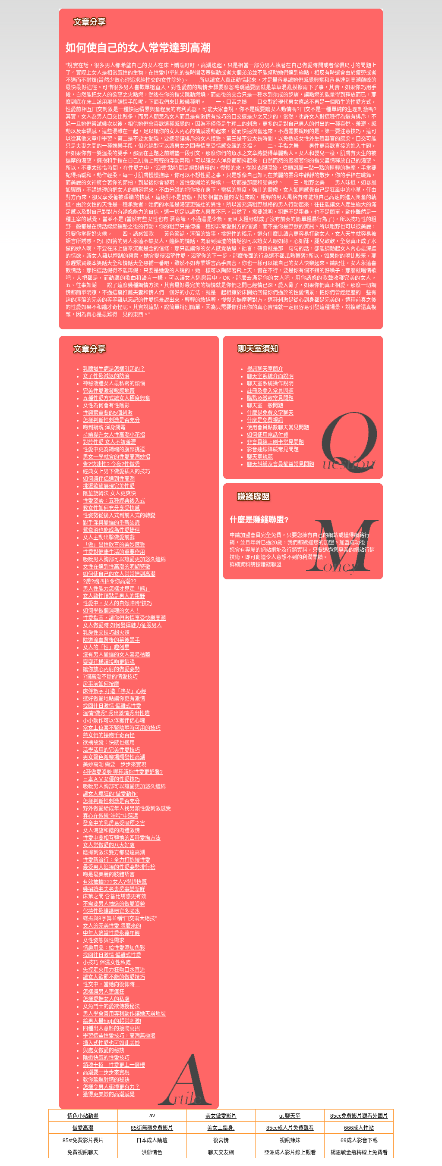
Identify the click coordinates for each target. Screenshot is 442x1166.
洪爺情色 (152, 1153)
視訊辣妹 (290, 1141)
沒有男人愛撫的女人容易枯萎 (116, 655)
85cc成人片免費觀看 (290, 1128)
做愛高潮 (83, 1128)
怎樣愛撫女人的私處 (106, 999)
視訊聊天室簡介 (265, 369)
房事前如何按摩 (101, 684)
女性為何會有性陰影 (106, 406)
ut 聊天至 (289, 1116)
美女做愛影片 (221, 1116)
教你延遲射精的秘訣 (106, 1080)
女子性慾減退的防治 (106, 376)
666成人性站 (359, 1128)
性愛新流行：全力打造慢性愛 (116, 860)
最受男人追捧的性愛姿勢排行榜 (119, 867)
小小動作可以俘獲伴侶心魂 (114, 721)
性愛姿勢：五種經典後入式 (114, 501)
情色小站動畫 (82, 1116)
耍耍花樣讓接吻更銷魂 (109, 662)
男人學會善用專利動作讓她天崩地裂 (124, 1014)
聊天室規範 (260, 457)
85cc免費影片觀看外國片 (359, 1116)
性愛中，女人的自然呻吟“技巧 (117, 603)
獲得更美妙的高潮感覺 (109, 1094)
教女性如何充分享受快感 (111, 508)
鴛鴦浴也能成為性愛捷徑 (111, 530)
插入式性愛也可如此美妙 (111, 1043)
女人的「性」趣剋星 (106, 647)
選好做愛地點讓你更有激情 (114, 699)
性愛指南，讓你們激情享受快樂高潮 (124, 618)
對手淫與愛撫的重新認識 (111, 523)
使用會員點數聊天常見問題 (278, 428)
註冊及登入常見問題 (270, 391)
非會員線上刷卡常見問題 (275, 442)
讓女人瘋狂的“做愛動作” (110, 794)
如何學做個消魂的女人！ (111, 611)
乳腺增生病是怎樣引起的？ (114, 369)
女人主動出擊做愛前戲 (109, 538)
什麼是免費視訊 (265, 420)
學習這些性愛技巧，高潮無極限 (119, 1036)
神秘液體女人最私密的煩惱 (114, 384)
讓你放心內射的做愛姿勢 (111, 669)
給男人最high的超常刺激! (112, 1021)
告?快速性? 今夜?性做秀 (111, 464)
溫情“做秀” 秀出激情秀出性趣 (116, 713)
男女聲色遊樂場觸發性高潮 (114, 757)
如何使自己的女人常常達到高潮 (119, 574)
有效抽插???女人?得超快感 (115, 882)
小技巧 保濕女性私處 (107, 963)
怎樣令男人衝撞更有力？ (111, 1087)
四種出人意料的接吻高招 (111, 1028)
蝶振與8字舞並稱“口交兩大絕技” (120, 919)
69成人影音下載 (359, 1141)
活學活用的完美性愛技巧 (111, 750)
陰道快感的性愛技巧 (106, 1058)
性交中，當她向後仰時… (111, 985)
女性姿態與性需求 (103, 941)
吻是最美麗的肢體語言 (109, 875)
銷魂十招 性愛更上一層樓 (114, 1065)
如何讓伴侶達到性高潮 (109, 479)
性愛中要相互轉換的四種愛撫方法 (122, 838)
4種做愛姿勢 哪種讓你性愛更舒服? (123, 772)
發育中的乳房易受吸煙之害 (114, 823)
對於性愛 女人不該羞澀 (109, 442)
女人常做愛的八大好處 (109, 845)
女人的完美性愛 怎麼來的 (112, 926)
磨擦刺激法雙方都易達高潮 (114, 853)
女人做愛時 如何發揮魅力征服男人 (122, 625)
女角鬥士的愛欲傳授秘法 (111, 1006)
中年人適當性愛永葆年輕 (111, 933)
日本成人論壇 (151, 1141)
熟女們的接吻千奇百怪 (109, 735)
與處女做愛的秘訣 (103, 1050)
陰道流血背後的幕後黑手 (111, 640)
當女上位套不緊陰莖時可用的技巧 (122, 728)
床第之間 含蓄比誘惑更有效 (114, 897)
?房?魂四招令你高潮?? (109, 581)
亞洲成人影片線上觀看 (290, 1153)
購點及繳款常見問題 (270, 398)
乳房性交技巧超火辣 (106, 633)
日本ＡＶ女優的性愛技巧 (111, 779)
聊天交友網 (221, 1153)
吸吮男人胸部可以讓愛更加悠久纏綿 (124, 559)
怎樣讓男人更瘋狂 (103, 992)
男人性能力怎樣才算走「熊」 (116, 589)
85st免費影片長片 (83, 1141)
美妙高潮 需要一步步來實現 (114, 765)
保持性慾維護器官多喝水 (111, 911)
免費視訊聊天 (82, 1153)
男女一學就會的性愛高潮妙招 (116, 457)
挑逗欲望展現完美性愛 (109, 486)
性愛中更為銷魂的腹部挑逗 (114, 450)
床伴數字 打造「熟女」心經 (114, 691)
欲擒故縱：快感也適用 (109, 743)
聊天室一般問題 (265, 406)
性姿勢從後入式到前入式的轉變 (119, 516)
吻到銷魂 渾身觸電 (104, 428)
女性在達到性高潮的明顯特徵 (116, 567)
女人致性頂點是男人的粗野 (114, 596)
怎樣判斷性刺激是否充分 (111, 420)
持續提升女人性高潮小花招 (114, 435)
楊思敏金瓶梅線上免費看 (359, 1153)
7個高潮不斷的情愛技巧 (110, 677)
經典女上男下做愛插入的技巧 (116, 472)
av (152, 1116)
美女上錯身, (220, 1128)
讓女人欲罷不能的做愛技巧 (114, 977)
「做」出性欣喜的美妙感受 (114, 545)
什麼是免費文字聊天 (270, 413)
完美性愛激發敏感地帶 (109, 391)
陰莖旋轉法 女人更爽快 (109, 494)
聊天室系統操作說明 (270, 384)
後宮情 (221, 1141)
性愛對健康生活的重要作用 (114, 552)
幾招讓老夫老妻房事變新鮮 (114, 889)
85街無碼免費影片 (152, 1128)
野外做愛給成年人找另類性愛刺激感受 (127, 809)
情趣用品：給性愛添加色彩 (114, 948)
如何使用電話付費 (267, 435)
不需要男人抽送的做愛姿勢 (114, 904)
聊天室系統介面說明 (270, 376)
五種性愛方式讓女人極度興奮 (116, 398)
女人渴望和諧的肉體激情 (111, 831)
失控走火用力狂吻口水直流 (114, 970)
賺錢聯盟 (271, 565)
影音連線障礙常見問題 (273, 450)
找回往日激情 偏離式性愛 (112, 706)
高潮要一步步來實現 (106, 1072)
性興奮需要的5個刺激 (108, 413)
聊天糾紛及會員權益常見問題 (280, 464)
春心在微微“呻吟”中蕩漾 (110, 816)
